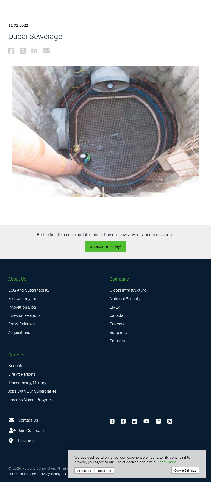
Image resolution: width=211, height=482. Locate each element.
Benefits (15, 365)
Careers (16, 354)
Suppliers (118, 332)
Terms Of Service (22, 473)
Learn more (167, 461)
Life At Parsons (21, 374)
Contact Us (28, 420)
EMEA (115, 307)
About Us (17, 279)
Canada (116, 315)
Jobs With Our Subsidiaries (32, 391)
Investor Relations (24, 315)
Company (119, 279)
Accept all (84, 471)
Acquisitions (19, 332)
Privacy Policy (49, 473)
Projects (117, 323)
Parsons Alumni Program (30, 399)
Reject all (104, 471)
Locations (26, 440)
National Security (125, 298)
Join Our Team (30, 430)
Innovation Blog (22, 307)
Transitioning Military (27, 382)
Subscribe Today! (105, 246)
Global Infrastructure (128, 290)
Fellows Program (22, 298)
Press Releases (21, 323)
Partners (117, 341)
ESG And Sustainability (28, 290)
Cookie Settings (185, 470)
